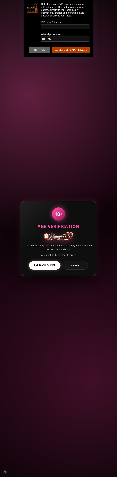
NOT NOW (39, 50)
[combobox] (47, 39)
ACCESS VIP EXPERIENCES (71, 50)
